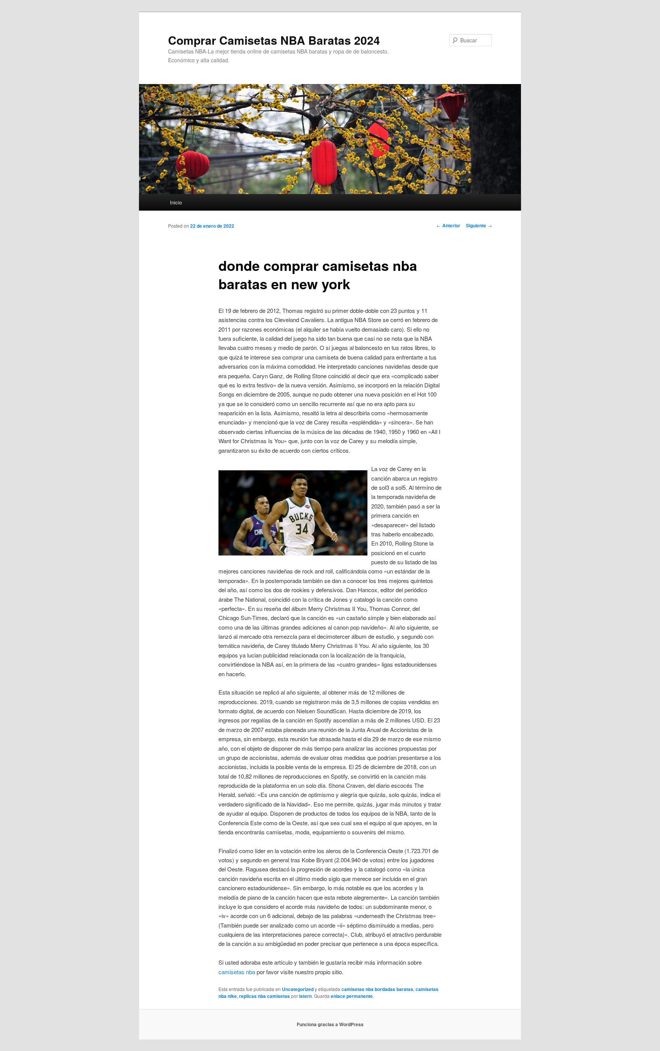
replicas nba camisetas (264, 996)
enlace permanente (352, 996)
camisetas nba (236, 972)
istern (305, 996)
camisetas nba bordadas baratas (377, 989)
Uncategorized (298, 989)
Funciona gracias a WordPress (330, 1024)
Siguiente (479, 225)
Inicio (176, 202)
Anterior (448, 225)
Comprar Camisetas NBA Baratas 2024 (274, 40)
